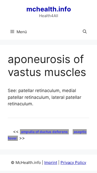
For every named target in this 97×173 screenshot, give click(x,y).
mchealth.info (48, 9)
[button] (85, 32)
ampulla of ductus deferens (44, 132)
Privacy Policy (73, 162)
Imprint (50, 162)
